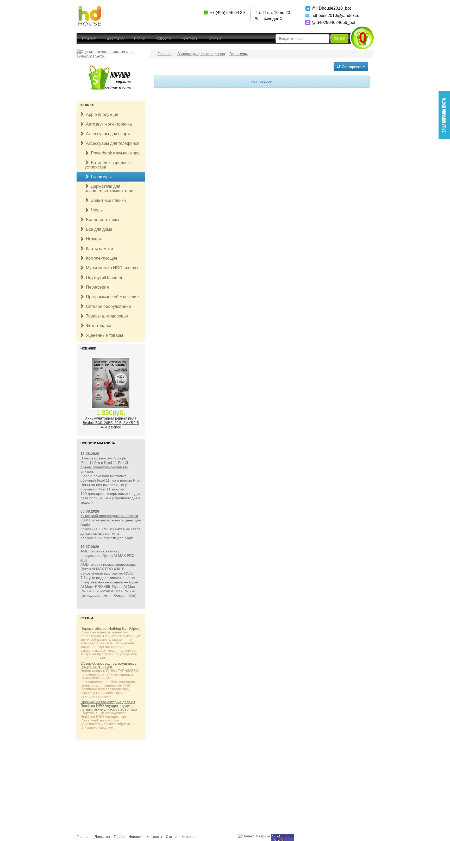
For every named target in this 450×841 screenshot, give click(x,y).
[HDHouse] (90, 8)
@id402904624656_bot (329, 22)
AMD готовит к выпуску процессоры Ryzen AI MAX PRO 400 (107, 555)
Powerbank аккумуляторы (114, 153)
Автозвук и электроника (108, 124)
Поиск (339, 38)
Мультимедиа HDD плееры (111, 268)
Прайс (139, 38)
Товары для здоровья (106, 316)
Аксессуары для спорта (108, 134)
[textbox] (302, 38)
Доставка (115, 38)
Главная (89, 38)
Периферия (96, 287)
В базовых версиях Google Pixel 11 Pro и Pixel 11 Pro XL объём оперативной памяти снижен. (104, 465)
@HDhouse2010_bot (329, 8)
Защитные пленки (107, 200)
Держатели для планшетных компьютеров (110, 188)
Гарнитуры (100, 177)
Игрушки (93, 239)
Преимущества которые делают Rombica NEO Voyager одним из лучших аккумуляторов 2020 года (108, 705)
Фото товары (97, 325)
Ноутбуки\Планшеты (105, 277)
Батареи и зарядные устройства (108, 164)
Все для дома (98, 229)
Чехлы (96, 210)
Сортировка (352, 67)
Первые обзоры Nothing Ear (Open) (110, 628)
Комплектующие (100, 258)
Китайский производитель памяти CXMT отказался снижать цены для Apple (110, 520)
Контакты (190, 38)
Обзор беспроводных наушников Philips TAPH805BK (108, 665)
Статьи (215, 38)
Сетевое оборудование (107, 306)
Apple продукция (101, 114)
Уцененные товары (103, 335)
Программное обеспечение (111, 297)
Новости (163, 38)
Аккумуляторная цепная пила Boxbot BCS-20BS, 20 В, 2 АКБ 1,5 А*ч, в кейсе (111, 398)
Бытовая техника (101, 219)
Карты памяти (98, 248)
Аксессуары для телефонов (112, 143)
